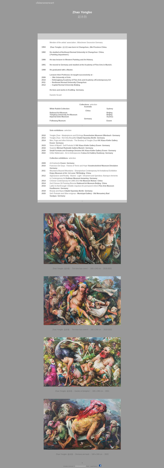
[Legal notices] (97, 466)
